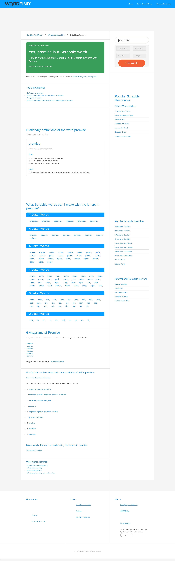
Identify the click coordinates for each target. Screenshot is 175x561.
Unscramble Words (122, 128)
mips (75, 276)
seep (41, 285)
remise (77, 235)
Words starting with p (34, 468)
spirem (33, 238)
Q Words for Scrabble (122, 239)
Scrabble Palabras (121, 297)
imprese (69, 221)
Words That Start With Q (123, 247)
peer (32, 279)
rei (74, 303)
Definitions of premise (35, 93)
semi (67, 285)
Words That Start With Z (123, 243)
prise (32, 259)
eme (32, 300)
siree (68, 259)
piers (51, 255)
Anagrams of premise (34, 98)
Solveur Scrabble (121, 284)
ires (57, 276)
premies (81, 221)
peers (70, 252)
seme (58, 285)
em (31, 320)
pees (40, 279)
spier (32, 262)
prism (41, 259)
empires (33, 221)
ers (55, 300)
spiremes (55, 412)
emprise (45, 221)
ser (59, 306)
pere (49, 279)
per (31, 303)
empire (33, 235)
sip (74, 306)
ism (76, 300)
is (50, 320)
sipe (93, 285)
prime (88, 255)
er (38, 320)
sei (52, 306)
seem (32, 285)
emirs (32, 252)
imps (49, 276)
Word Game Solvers (144, 4)
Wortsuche (118, 288)
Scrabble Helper (120, 132)
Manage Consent (126, 535)
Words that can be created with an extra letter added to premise (49, 100)
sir (81, 306)
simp (84, 285)
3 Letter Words (120, 264)
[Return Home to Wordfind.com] (17, 6)
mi (63, 320)
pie (46, 303)
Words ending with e (34, 470)
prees (60, 255)
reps (57, 282)
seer (50, 285)
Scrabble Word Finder (122, 111)
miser (60, 252)
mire (83, 276)
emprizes (32, 434)
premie (55, 235)
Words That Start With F (123, 251)
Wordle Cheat (120, 119)
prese (69, 255)
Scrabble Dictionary (122, 124)
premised (55, 395)
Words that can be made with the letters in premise (45, 95)
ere (47, 300)
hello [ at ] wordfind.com (129, 505)
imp (62, 300)
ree (67, 303)
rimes (50, 259)
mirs (91, 276)
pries (79, 255)
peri (57, 279)
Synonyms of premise (34, 450)
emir (41, 276)
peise (79, 252)
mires (51, 252)
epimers (57, 221)
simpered (62, 395)
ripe (81, 282)
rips (88, 282)
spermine (32, 406)
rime (65, 282)
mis (91, 300)
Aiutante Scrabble (121, 292)
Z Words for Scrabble (122, 231)
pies (81, 279)
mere (66, 276)
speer (77, 259)
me (56, 320)
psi (60, 303)
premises (47, 412)
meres (42, 252)
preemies (47, 389)
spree (49, 262)
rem (81, 303)
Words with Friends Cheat (124, 115)
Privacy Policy (125, 523)
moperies (32, 400)
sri (87, 306)
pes (38, 303)
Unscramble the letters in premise (38, 378)
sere (76, 285)
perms (33, 255)
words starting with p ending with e (85, 77)
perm (65, 279)
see (45, 306)
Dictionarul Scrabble (122, 301)
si (88, 320)
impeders (47, 395)
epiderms (40, 395)
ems (40, 300)
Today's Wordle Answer (123, 136)
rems (48, 282)
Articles (34, 515)
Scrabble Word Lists (164, 4)
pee (98, 300)
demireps (32, 395)
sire (100, 285)
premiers (32, 417)
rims (73, 282)
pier (73, 279)
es (44, 320)
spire (41, 262)
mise (100, 276)
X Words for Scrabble (122, 235)
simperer (40, 417)
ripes (59, 259)
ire (69, 300)
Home (131, 4)
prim (98, 279)
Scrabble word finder (83, 505)
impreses (40, 412)
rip (38, 306)
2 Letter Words (120, 260)
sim (66, 306)
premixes (32, 429)
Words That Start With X (123, 256)
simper (99, 235)
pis (53, 303)
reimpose (47, 400)
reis (39, 282)
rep (88, 303)
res (95, 303)
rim (31, 306)
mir (83, 300)
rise (96, 282)
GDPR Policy (125, 511)
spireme (93, 221)
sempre (88, 235)
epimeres (40, 389)
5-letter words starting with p (37, 465)
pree (90, 279)
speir (86, 259)
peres (88, 252)
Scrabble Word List (38, 521)
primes (66, 235)
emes (32, 276)
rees (32, 282)
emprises (32, 412)
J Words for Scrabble (122, 226)
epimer (44, 235)
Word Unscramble (57, 362)
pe (70, 320)
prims (97, 255)
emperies (32, 389)
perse (42, 255)
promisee (40, 400)
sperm (95, 259)
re (82, 320)
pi (76, 320)
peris (98, 252)
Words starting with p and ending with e (41, 473)
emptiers (32, 423)
